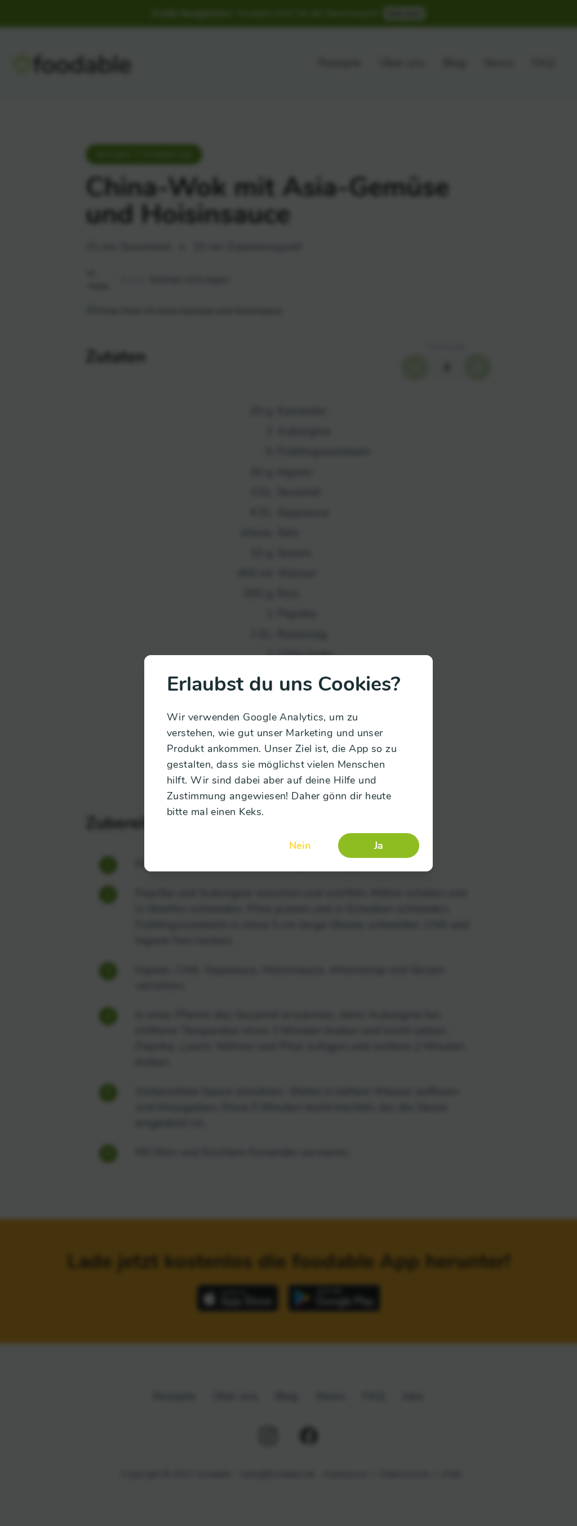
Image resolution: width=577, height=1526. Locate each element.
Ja (378, 845)
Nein (300, 845)
